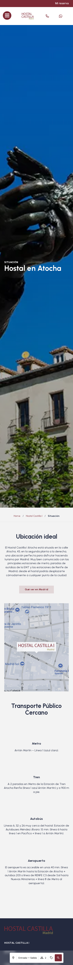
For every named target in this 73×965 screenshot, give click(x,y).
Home (17, 515)
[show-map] (36, 647)
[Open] (53, 16)
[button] (58, 957)
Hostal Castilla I (34, 515)
